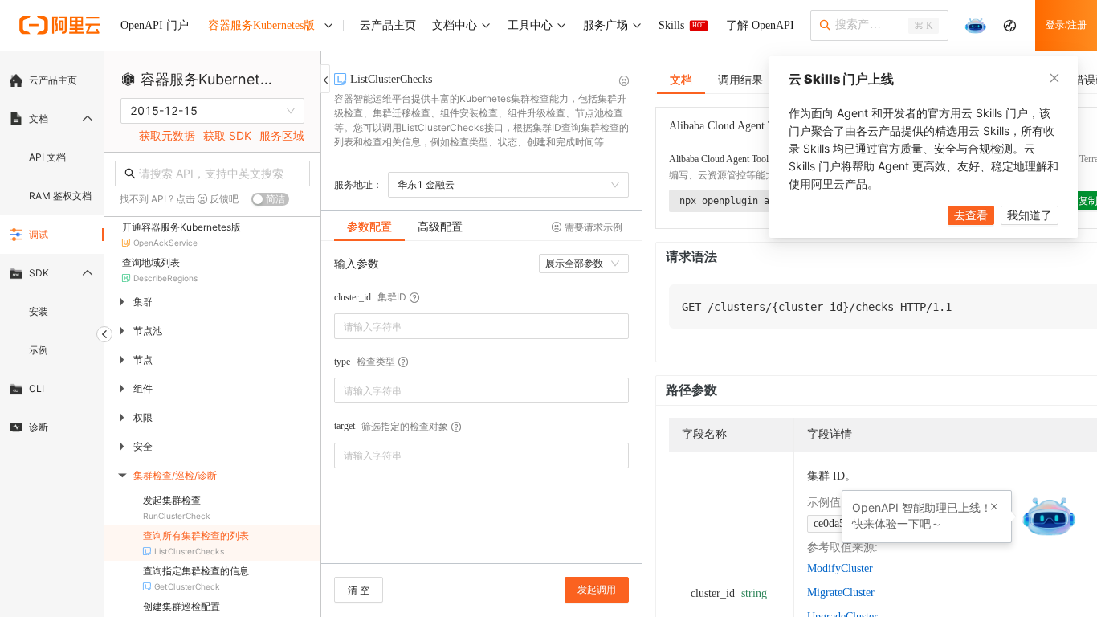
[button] (994, 507)
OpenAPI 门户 (154, 25)
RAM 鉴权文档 (60, 196)
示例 (38, 350)
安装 (38, 311)
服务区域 (281, 135)
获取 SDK (227, 135)
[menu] (52, 254)
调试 (38, 234)
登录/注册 (1066, 25)
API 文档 (47, 157)
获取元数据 (167, 135)
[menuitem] (52, 80)
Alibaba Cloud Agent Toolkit (723, 159)
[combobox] (470, 326)
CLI (36, 388)
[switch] (270, 199)
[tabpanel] (481, 410)
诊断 (38, 427)
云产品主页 (53, 80)
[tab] (369, 226)
